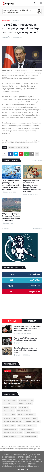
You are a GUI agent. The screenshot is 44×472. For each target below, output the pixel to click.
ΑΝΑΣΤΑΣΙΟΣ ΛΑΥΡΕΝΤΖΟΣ (26, 425)
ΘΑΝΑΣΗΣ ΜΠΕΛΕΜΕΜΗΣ (28, 436)
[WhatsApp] (26, 154)
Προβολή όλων (37, 160)
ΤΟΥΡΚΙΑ (19, 148)
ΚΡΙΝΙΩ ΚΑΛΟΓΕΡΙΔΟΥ (10, 418)
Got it (28, 469)
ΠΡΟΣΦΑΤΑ (32, 321)
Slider (26, 148)
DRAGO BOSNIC (9, 411)
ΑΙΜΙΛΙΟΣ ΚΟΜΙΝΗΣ (26, 429)
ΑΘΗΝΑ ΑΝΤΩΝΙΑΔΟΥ (10, 436)
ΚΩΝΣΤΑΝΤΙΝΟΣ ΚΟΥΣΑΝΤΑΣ (13, 433)
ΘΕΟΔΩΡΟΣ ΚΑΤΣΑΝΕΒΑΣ (26, 415)
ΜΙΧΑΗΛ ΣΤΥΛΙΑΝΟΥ (25, 404)
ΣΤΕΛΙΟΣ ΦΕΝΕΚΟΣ (23, 411)
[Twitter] (15, 154)
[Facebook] (10, 154)
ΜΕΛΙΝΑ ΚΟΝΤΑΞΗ (9, 404)
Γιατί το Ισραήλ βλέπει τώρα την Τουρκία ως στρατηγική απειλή (25, 339)
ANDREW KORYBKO (10, 407)
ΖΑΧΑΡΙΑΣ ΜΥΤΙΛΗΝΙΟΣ (32, 422)
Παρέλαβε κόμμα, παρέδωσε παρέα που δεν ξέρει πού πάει (22, 381)
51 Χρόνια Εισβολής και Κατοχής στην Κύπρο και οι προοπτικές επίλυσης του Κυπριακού (11, 217)
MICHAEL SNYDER (9, 415)
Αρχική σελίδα (7, 20)
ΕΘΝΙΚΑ (16, 20)
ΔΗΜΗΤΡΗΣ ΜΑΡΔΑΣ (10, 429)
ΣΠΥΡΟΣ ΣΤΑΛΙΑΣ (9, 425)
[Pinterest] (21, 154)
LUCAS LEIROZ (23, 407)
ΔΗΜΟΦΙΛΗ (12, 321)
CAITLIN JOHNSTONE (31, 433)
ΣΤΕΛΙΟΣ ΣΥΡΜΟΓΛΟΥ (26, 400)
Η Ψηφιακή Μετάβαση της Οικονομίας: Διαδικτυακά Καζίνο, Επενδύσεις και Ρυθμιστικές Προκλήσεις (27, 328)
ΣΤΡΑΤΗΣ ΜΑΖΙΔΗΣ (9, 400)
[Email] (31, 154)
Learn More (19, 469)
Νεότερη (6, 228)
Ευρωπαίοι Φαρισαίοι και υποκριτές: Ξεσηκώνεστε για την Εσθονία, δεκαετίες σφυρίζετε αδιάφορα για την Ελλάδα (32, 186)
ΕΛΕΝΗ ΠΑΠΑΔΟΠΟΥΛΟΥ (28, 418)
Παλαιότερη (36, 228)
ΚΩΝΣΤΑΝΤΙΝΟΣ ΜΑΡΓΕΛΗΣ (12, 422)
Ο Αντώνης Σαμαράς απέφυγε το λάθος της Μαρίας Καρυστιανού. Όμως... (25, 350)
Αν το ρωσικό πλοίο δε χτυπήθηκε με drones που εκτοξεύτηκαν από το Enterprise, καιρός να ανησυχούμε (11, 185)
